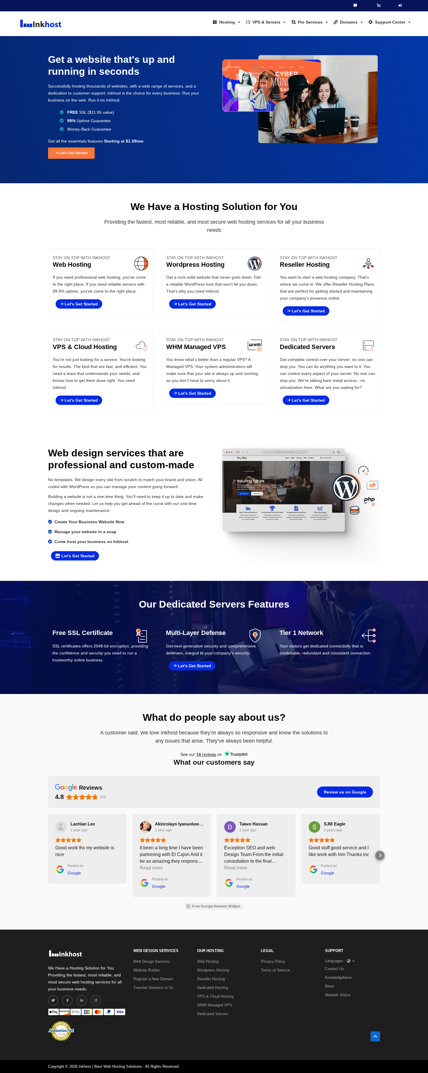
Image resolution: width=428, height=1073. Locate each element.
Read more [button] (151, 867)
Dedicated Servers (212, 1014)
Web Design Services (151, 961)
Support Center (390, 22)
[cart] (379, 5)
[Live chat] (355, 5)
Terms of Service (275, 970)
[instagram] (96, 1000)
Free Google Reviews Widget (216, 906)
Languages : (335, 961)
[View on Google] (61, 827)
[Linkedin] (82, 1000)
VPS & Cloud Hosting (215, 996)
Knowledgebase (338, 977)
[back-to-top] (375, 1036)
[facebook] (67, 1000)
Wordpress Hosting (213, 970)
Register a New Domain (153, 979)
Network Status (338, 995)
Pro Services (310, 22)
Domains (349, 22)
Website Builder (146, 970)
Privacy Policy (273, 961)
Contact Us (334, 969)
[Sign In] (400, 5)
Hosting (227, 22)
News (329, 986)
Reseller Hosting (211, 979)
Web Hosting (208, 961)
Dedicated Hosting (212, 987)
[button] (48, 855)
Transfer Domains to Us (153, 987)
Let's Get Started (73, 153)
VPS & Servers (266, 22)
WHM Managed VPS (214, 1005)
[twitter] (53, 1000)
